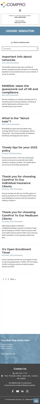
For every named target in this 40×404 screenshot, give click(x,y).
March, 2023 (6, 124)
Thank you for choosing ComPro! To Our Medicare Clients (20, 215)
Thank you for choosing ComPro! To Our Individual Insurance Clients (19, 181)
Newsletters (15, 63)
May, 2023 (5, 95)
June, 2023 (6, 63)
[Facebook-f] (13, 391)
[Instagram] (27, 391)
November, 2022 (7, 255)
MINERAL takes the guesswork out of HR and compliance (20, 89)
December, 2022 (7, 189)
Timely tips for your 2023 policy (19, 149)
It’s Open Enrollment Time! (16, 251)
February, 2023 (7, 153)
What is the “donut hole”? (15, 120)
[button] (36, 401)
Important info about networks (17, 58)
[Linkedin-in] (22, 391)
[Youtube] (17, 391)
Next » (13, 279)
